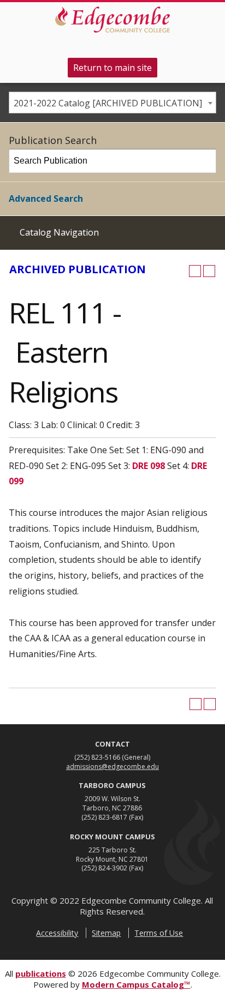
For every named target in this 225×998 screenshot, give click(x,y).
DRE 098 (148, 466)
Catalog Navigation (59, 232)
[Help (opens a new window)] (209, 271)
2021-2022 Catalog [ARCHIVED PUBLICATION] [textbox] (108, 103)
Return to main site (112, 68)
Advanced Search (46, 199)
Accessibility (57, 933)
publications (40, 973)
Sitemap (106, 933)
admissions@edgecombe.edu (112, 766)
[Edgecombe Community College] (112, 19)
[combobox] (112, 102)
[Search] (204, 161)
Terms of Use (158, 933)
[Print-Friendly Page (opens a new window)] (195, 271)
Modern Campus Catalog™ (136, 984)
